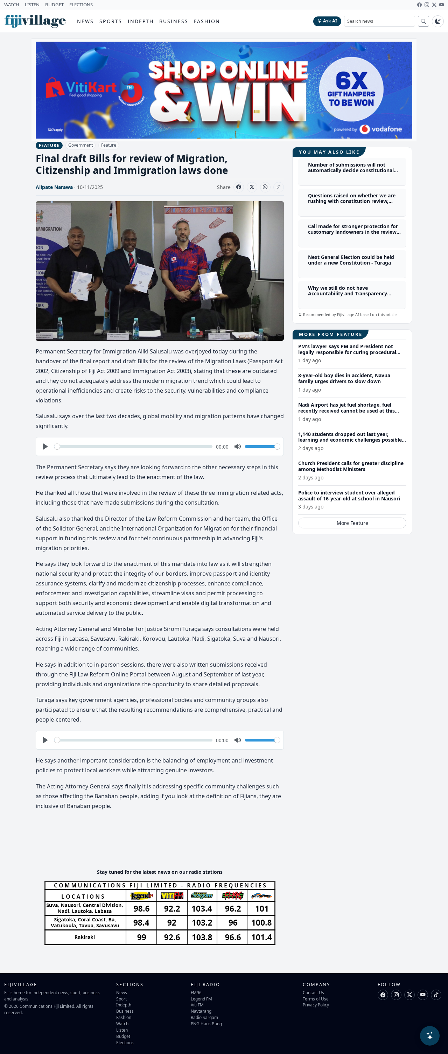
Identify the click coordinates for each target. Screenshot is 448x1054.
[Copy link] (278, 187)
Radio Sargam (204, 1017)
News (85, 21)
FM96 (196, 992)
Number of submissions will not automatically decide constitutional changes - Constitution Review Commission (351, 173)
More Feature (352, 523)
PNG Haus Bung (206, 1023)
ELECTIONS (81, 4)
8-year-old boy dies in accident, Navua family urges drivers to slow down (344, 378)
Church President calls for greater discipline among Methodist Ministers (351, 466)
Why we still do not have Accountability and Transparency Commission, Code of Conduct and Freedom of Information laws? (350, 296)
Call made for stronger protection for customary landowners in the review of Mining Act (353, 232)
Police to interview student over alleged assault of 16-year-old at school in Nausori (349, 495)
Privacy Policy (316, 1004)
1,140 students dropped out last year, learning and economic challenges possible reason (350, 440)
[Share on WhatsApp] (265, 187)
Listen (122, 1030)
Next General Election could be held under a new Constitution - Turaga (351, 260)
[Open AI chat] (430, 1036)
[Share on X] (252, 187)
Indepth (141, 21)
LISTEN (32, 4)
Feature (108, 145)
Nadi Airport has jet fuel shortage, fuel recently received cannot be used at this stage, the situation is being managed (346, 410)
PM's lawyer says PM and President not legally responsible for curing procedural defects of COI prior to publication (347, 352)
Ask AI (330, 21)
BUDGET (54, 4)
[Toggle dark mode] (438, 21)
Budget (123, 1036)
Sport (121, 999)
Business (173, 21)
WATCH (11, 4)
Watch (122, 1023)
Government (80, 145)
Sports (110, 21)
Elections (125, 1042)
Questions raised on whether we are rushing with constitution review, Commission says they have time (352, 201)
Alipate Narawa (54, 187)
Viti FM (197, 1004)
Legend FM (201, 999)
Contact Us (313, 992)
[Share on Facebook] (238, 187)
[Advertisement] (163, 842)
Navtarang (201, 1011)
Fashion (207, 21)
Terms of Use (316, 999)
